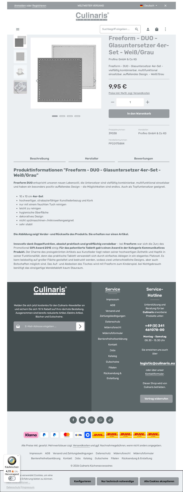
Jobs (112, 350)
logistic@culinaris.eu (157, 363)
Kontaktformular (154, 373)
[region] (57, 81)
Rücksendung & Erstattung (113, 376)
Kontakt (112, 344)
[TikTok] (109, 420)
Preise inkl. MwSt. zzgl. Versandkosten (129, 93)
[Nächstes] (95, 81)
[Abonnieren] (80, 326)
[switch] (12, 478)
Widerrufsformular (112, 333)
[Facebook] (73, 420)
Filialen (113, 367)
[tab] (40, 159)
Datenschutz (112, 321)
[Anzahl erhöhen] (148, 102)
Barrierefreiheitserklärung (112, 338)
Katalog (112, 356)
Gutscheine (112, 361)
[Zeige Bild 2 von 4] (62, 116)
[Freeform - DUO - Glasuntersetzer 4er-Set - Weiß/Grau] (66, 73)
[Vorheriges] (37, 81)
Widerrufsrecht (112, 327)
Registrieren (39, 5)
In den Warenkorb (139, 113)
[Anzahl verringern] (112, 102)
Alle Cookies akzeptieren (159, 481)
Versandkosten (81, 445)
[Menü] (18, 29)
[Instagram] (91, 420)
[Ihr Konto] (148, 29)
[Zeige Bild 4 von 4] (77, 116)
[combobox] (116, 29)
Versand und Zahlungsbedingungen (112, 313)
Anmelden (20, 5)
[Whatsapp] (100, 420)
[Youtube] (82, 420)
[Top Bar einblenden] (165, 29)
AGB (112, 305)
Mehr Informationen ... (18, 482)
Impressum (112, 299)
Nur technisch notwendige (117, 481)
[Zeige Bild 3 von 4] (70, 116)
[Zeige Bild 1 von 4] (55, 116)
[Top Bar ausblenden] (165, 5)
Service (112, 289)
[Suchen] (137, 29)
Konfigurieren (82, 481)
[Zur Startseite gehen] (91, 16)
